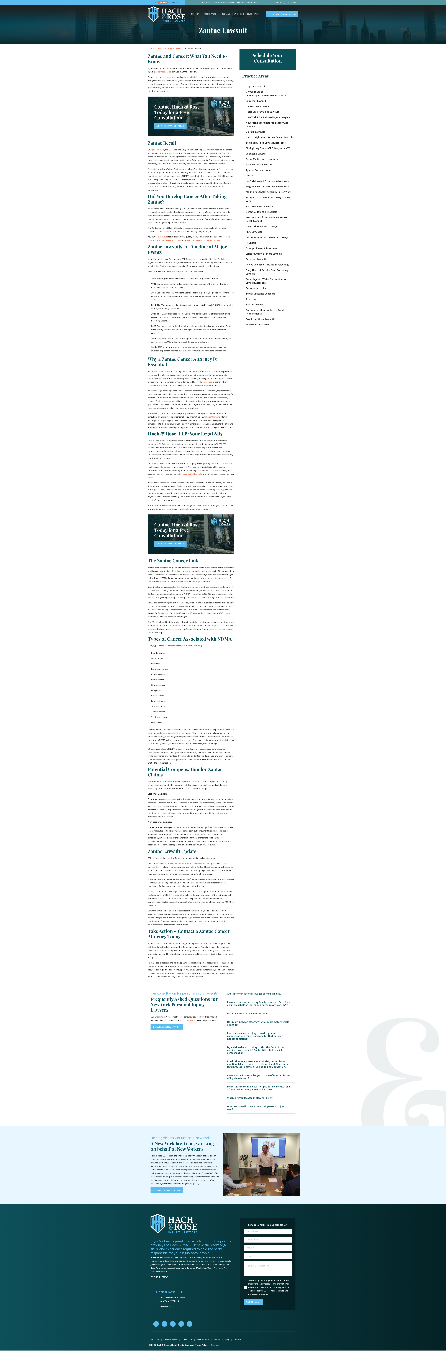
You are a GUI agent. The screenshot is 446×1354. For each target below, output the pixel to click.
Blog (256, 13)
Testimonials (238, 13)
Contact (237, 1339)
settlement (214, 416)
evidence (208, 382)
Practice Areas (209, 13)
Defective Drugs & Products (170, 48)
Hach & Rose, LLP (169, 1292)
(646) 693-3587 (213, 240)
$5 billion (225, 891)
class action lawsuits (192, 474)
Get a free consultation (282, 14)
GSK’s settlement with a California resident (190, 863)
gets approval (170, 278)
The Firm (195, 13)
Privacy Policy (200, 1345)
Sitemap (215, 1345)
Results (249, 13)
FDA (155, 597)
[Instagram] (181, 1324)
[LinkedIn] (164, 1324)
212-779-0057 (186, 1020)
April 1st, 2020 (157, 149)
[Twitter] (173, 1324)
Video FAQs (225, 13)
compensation (165, 71)
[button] (201, 13)
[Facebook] (156, 1324)
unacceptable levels (203, 305)
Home (151, 48)
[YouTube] (189, 1324)
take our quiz (161, 236)
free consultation (194, 240)
